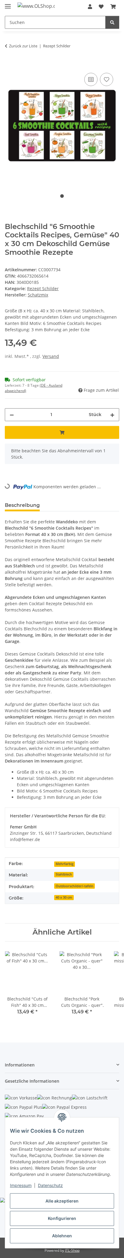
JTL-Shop (72, 1250)
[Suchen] (112, 22)
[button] (90, 7)
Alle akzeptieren (62, 1200)
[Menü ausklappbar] (8, 3)
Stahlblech (64, 874)
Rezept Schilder (43, 288)
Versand (50, 356)
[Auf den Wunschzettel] (106, 79)
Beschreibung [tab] (22, 505)
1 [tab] (62, 196)
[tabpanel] (62, 125)
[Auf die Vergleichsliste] (91, 79)
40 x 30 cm (64, 897)
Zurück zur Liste (23, 46)
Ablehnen (62, 1235)
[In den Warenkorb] (9, 64)
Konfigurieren (62, 1218)
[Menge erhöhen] (112, 415)
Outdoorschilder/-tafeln (74, 886)
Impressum (21, 1185)
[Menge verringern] (11, 415)
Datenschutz (50, 1185)
